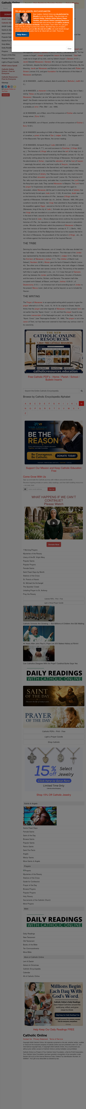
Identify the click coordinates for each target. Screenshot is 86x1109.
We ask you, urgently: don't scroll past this (32, 10)
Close (69, 49)
